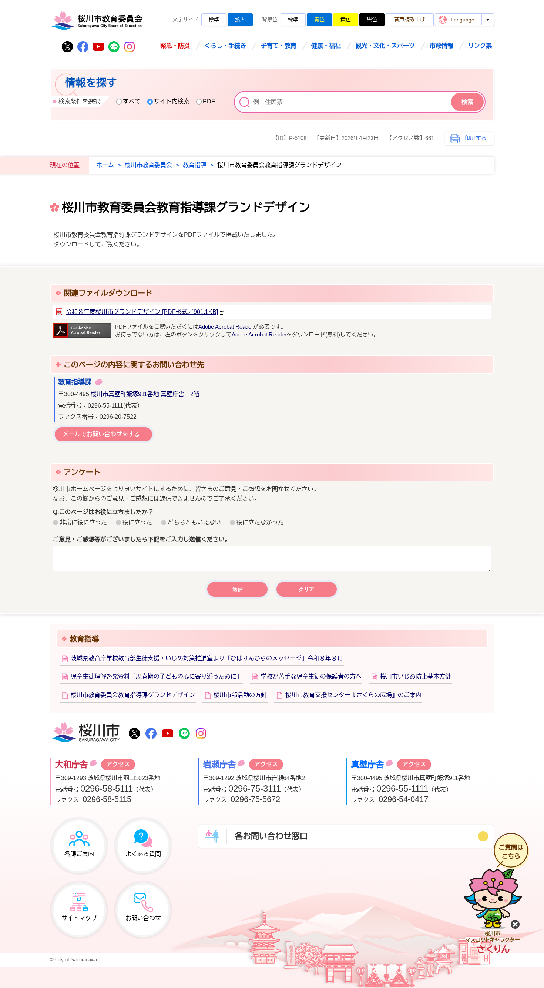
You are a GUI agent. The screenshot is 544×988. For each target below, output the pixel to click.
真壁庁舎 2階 (180, 394)
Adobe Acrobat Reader (225, 327)
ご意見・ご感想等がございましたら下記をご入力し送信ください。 (142, 539)
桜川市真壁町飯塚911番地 (125, 394)
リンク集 (480, 46)
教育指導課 (74, 382)
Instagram (129, 46)
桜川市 (85, 733)
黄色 (345, 20)
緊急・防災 (175, 46)
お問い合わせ (143, 918)
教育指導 (194, 165)
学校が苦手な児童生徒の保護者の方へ (311, 676)
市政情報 (441, 46)
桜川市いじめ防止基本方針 (415, 676)
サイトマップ (79, 918)
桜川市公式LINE (114, 46)
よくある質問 (143, 854)
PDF (209, 101)
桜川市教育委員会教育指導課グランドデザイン (133, 695)
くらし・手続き (225, 46)
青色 (319, 20)
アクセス (118, 764)
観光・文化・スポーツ (385, 46)
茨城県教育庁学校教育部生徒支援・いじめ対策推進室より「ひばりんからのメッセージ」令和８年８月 (207, 658)
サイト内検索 (171, 101)
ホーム (105, 165)
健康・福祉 (326, 46)
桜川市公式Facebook (82, 46)
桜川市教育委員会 (148, 165)
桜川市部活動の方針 (240, 695)
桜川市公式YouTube (98, 46)
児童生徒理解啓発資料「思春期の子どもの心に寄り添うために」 (156, 676)
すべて (132, 101)
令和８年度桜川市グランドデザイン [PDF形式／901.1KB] (142, 312)
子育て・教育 (278, 46)
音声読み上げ (409, 20)
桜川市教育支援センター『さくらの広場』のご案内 (353, 695)
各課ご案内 (79, 854)
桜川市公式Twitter (67, 46)
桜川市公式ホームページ (96, 20)
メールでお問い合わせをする (101, 434)
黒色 (372, 20)
